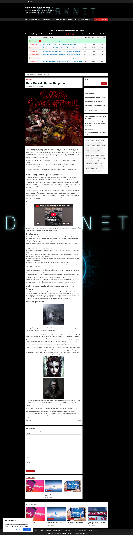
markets (35, 417)
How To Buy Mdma (35, 486)
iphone (87, 160)
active (102, 140)
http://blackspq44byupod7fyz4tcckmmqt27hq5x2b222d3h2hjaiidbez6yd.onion (62, 58)
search (97, 168)
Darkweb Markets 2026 (48, 19)
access (92, 140)
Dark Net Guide (77, 421)
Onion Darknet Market (67, 533)
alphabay (94, 142)
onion (92, 165)
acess (97, 140)
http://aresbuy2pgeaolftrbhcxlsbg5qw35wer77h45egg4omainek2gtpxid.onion (62, 51)
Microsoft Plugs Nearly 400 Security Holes (95, 121)
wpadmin (29, 86)
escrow (87, 158)
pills (101, 165)
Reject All (18, 529)
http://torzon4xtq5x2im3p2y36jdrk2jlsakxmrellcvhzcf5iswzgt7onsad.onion (61, 47)
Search (87, 79)
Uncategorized (29, 79)
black (98, 145)
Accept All (27, 529)
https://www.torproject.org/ (65, 34)
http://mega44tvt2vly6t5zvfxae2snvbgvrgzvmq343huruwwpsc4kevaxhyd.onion (62, 61)
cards (87, 148)
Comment (29, 433)
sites (102, 168)
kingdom (31, 417)
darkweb (101, 153)
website (94, 171)
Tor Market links (103, 19)
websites (99, 171)
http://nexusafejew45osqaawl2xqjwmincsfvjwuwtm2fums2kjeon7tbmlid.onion (62, 41)
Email (28, 457)
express (93, 158)
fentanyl (99, 158)
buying (103, 145)
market (97, 160)
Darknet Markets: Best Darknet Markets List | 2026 (40, 8)
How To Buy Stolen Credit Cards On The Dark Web (97, 514)
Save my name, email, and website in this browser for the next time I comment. (46, 467)
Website (28, 462)
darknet (95, 153)
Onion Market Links (61, 19)
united (39, 417)
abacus (87, 140)
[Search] (92, 19)
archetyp (100, 142)
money (101, 163)
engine (97, 155)
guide (104, 158)
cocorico (93, 148)
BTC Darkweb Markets (73, 19)
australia (88, 145)
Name (28, 452)
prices (87, 168)
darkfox (98, 150)
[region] (18, 525)
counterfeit (99, 148)
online (96, 165)
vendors (88, 171)
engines (102, 155)
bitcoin (93, 145)
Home (26, 19)
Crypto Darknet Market (35, 19)
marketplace (89, 163)
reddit (92, 168)
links (92, 160)
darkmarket (89, 153)
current (92, 150)
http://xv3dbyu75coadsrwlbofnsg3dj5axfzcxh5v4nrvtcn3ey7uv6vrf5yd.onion (61, 54)
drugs (92, 155)
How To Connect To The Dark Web (72, 486)
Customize (9, 529)
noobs (87, 165)
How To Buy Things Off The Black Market (95, 110)
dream (87, 155)
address (88, 142)
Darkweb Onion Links (86, 19)
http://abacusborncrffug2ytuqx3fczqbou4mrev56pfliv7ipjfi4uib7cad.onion (61, 44)
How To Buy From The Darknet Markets (53, 486)
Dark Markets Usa (30, 421)
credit (87, 150)
